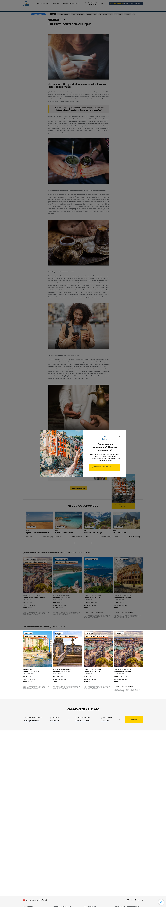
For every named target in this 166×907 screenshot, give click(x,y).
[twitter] (131, 900)
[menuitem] (35, 719)
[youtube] (142, 900)
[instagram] (128, 900)
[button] (161, 902)
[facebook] (135, 900)
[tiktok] (139, 900)
